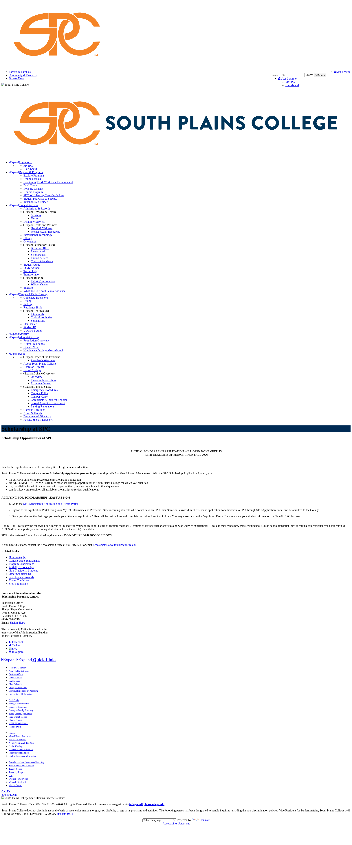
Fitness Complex (16, 720)
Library (27, 238)
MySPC (290, 81)
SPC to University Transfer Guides (43, 195)
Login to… (290, 78)
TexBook (28, 287)
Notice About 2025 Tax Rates (21, 743)
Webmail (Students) (17, 782)
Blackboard (292, 85)
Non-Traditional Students (23, 570)
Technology (30, 271)
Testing (35, 218)
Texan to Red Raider (35, 201)
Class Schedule (15, 684)
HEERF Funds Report (18, 723)
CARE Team (14, 681)
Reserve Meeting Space (19, 753)
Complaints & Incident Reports (49, 399)
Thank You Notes (19, 580)
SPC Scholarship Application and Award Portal (50, 503)
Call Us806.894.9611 (9, 793)
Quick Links (29, 659)
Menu (343, 71)
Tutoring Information (43, 281)
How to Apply (17, 557)
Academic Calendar (17, 667)
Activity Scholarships (21, 567)
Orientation (29, 241)
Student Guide (31, 264)
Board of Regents (33, 366)
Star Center (29, 324)
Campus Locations (34, 409)
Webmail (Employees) (18, 779)
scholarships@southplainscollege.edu (114, 544)
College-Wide (17, 560)
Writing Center (39, 284)
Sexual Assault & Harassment (48, 403)
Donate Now (16, 78)
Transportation (31, 274)
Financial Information (43, 380)
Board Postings (32, 370)
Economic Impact (41, 383)
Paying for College (40, 244)
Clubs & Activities (41, 317)
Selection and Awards (21, 577)
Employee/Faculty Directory (21, 710)
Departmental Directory (37, 416)
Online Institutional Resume (21, 749)
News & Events (32, 413)
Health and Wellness (41, 225)
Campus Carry (39, 396)
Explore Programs (33, 175)
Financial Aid (38, 251)
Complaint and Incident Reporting (23, 691)
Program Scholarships (21, 563)
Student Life (38, 320)
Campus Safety (38, 386)
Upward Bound (32, 330)
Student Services (24, 205)
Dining (27, 300)
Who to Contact (15, 785)
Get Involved (37, 310)
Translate (204, 820)
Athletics (19, 333)
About (18, 353)
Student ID (29, 327)
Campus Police (39, 393)
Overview (36, 376)
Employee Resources (18, 707)
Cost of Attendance (42, 261)
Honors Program (33, 192)
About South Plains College (39, 363)
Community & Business (22, 75)
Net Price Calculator (17, 739)
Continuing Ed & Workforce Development (48, 182)
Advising (36, 215)
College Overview (40, 373)
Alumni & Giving (24, 337)
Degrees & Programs (26, 172)
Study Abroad (31, 267)
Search (309, 74)
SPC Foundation (18, 583)
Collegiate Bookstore (35, 297)
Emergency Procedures (44, 390)
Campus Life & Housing (28, 294)
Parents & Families (20, 71)
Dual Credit (30, 185)
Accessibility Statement (19, 671)
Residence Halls (32, 307)
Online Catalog (32, 178)
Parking (27, 304)
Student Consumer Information (22, 756)
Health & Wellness (41, 228)
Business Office (40, 248)
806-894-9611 (65, 813)
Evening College (33, 188)
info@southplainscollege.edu (146, 804)
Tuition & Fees (39, 258)
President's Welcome (43, 360)
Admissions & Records (36, 208)
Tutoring (34, 277)
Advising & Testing (40, 211)
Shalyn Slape (17, 622)
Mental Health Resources (45, 231)
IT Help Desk (15, 726)
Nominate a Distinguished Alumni (43, 350)
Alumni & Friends (34, 343)
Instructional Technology (37, 234)
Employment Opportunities (20, 713)
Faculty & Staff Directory (38, 419)
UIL (10, 775)
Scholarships (38, 254)
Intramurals (37, 314)
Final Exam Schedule (18, 717)
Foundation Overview (36, 340)
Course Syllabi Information (20, 694)
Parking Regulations (42, 406)
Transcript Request (17, 772)
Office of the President (42, 357)
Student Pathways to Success (40, 198)
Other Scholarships (20, 573)
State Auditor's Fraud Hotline (21, 765)
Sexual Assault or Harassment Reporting (26, 762)
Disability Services (34, 221)
